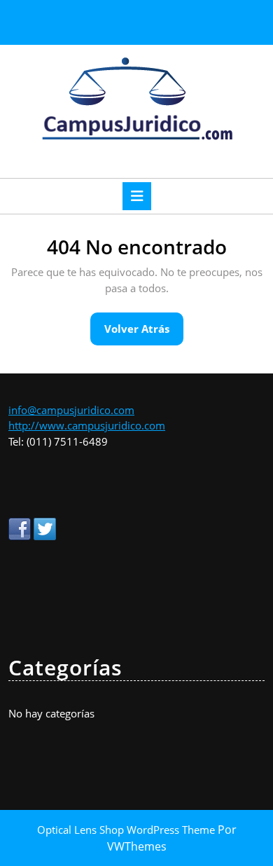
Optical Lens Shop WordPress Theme (127, 830)
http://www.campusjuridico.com (86, 425)
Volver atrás (143, 333)
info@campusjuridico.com (71, 410)
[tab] (136, 196)
